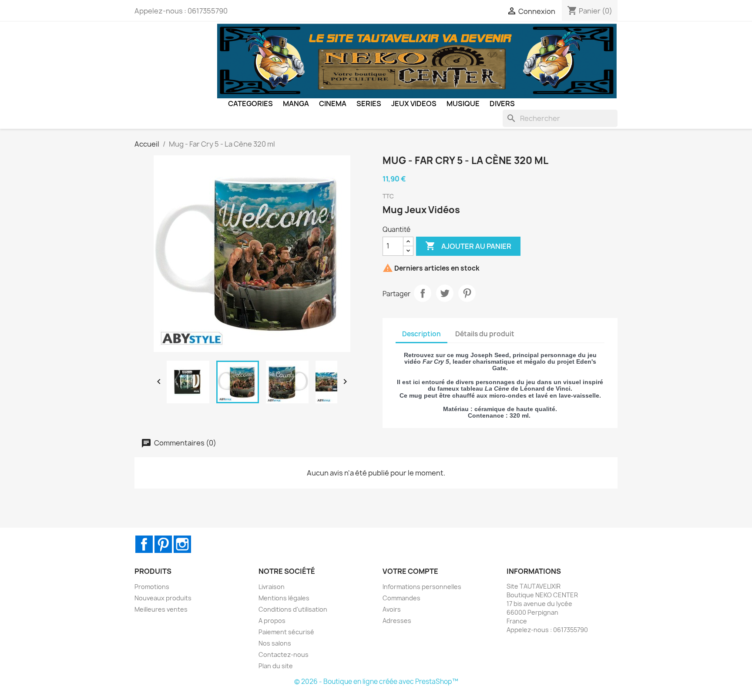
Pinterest (467, 293)
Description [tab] (421, 333)
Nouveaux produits (162, 598)
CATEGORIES (250, 103)
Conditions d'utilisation (292, 609)
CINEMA (332, 103)
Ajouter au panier (468, 246)
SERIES (368, 103)
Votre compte (410, 571)
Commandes (401, 598)
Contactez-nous (283, 654)
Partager (422, 293)
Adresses (397, 620)
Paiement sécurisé (286, 632)
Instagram (182, 544)
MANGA (296, 103)
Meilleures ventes (161, 609)
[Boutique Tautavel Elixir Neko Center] (417, 60)
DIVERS (502, 103)
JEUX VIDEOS (413, 103)
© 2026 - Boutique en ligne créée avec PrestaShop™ (376, 681)
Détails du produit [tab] (484, 333)
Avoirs (392, 609)
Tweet (444, 293)
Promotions (151, 587)
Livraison (271, 587)
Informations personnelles (422, 587)
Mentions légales (283, 598)
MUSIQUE (463, 103)
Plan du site (275, 666)
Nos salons (274, 643)
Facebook (144, 544)
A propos (271, 620)
